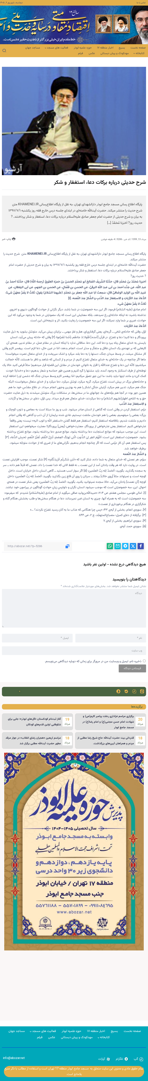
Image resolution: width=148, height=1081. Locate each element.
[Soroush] (118, 691)
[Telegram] (122, 1059)
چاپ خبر (7, 239)
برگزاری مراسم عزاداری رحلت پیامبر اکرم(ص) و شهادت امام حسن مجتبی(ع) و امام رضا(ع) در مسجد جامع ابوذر (108, 722)
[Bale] (126, 691)
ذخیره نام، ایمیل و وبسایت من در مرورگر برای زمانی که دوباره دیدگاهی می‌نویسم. (93, 661)
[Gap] (134, 691)
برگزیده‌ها (137, 706)
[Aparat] (104, 1059)
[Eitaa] (142, 691)
